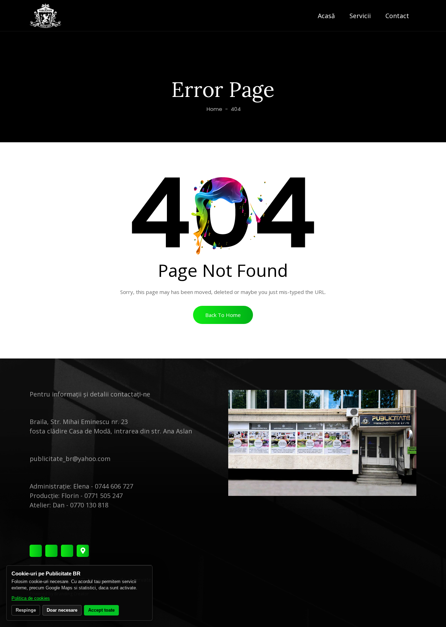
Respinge (26, 610)
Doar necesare (62, 610)
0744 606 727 (114, 486)
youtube (67, 551)
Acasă (326, 16)
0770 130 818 (89, 505)
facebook (36, 551)
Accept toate (101, 610)
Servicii (360, 16)
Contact (397, 16)
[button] (223, 315)
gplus (83, 551)
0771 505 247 (103, 495)
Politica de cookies (30, 598)
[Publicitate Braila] (45, 15)
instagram (51, 551)
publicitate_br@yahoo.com (70, 458)
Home (213, 109)
